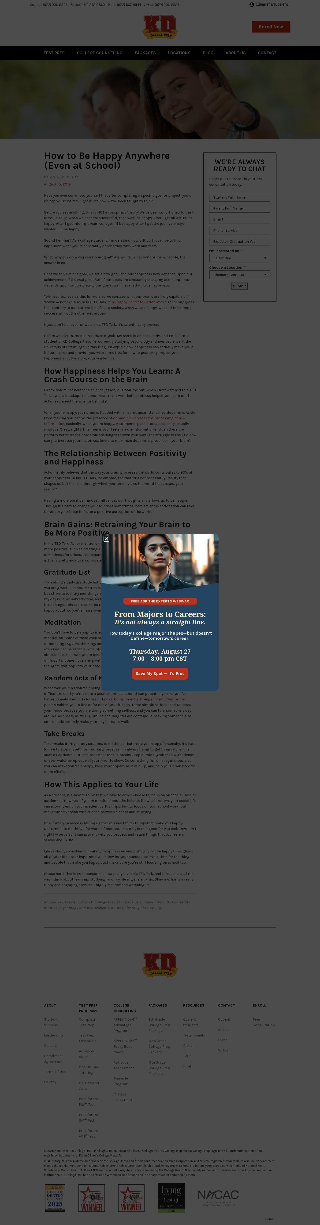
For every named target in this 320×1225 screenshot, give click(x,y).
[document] (160, 612)
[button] (106, 539)
